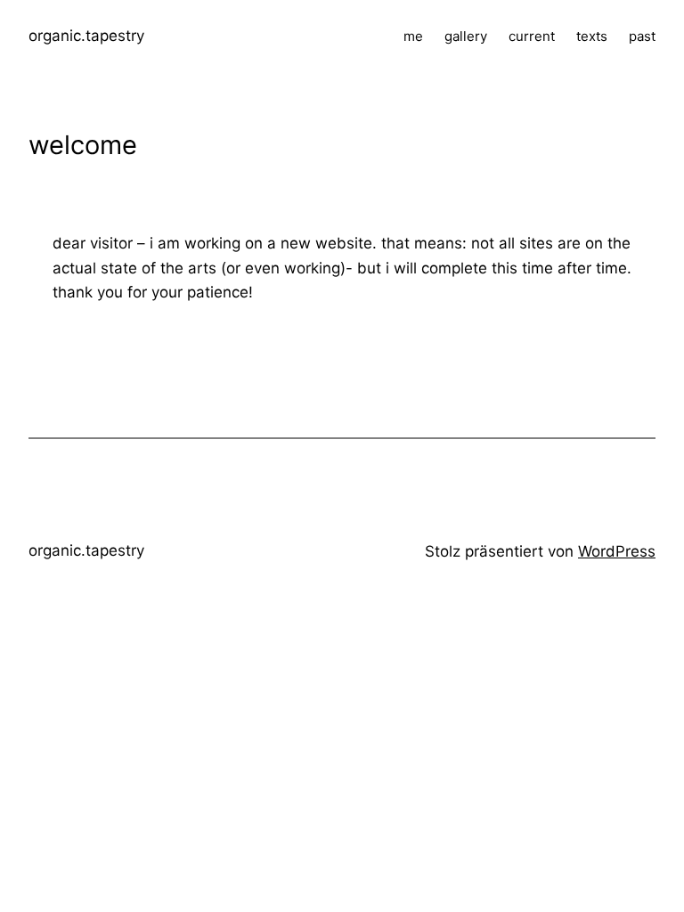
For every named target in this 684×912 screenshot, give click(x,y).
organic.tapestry (86, 36)
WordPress (617, 551)
